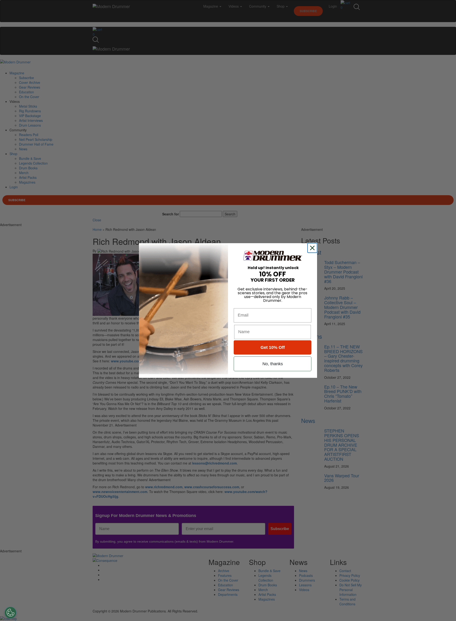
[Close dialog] (313, 248)
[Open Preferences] (10, 613)
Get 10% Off (273, 347)
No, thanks (272, 363)
